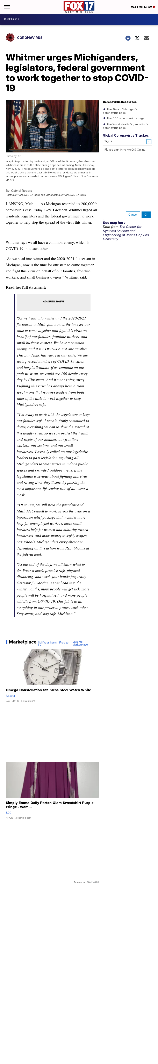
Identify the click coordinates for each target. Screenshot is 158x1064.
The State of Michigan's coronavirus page (120, 110)
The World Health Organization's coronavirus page (126, 125)
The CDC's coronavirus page (125, 118)
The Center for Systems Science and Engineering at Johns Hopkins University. (126, 233)
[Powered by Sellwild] (93, 882)
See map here (114, 223)
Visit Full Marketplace (80, 643)
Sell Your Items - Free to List (53, 644)
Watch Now (142, 7)
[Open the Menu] (7, 7)
